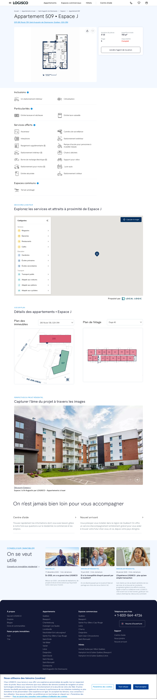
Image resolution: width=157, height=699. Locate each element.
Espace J (63, 11)
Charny (81, 629)
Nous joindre (119, 638)
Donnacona (47, 666)
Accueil (16, 11)
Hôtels (89, 3)
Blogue (10, 623)
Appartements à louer (28, 11)
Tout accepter (140, 687)
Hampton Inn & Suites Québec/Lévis (93, 656)
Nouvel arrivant (120, 642)
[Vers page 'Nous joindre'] (131, 3)
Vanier (45, 646)
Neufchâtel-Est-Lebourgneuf (54, 633)
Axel (8, 636)
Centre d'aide (106, 3)
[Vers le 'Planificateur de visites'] (147, 3)
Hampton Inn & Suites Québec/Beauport (94, 652)
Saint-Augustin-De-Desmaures (55, 669)
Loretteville (47, 629)
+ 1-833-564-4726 (128, 615)
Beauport (46, 619)
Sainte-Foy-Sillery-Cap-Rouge (55, 636)
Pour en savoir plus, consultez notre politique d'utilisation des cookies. (40, 696)
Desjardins (47, 652)
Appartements (50, 3)
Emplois (10, 619)
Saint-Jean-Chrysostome (88, 636)
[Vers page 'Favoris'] (139, 3)
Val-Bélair (46, 642)
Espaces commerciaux (71, 3)
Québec (46, 616)
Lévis (45, 649)
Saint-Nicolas (48, 659)
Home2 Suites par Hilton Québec (91, 649)
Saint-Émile (47, 639)
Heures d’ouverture (133, 624)
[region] (78, 686)
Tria (8, 639)
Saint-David (47, 656)
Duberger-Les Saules (51, 626)
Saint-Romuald (48, 662)
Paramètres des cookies (102, 687)
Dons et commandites (16, 626)
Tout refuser (123, 687)
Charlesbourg (48, 623)
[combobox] (56, 323)
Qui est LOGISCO (14, 616)
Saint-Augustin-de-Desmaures (47, 11)
